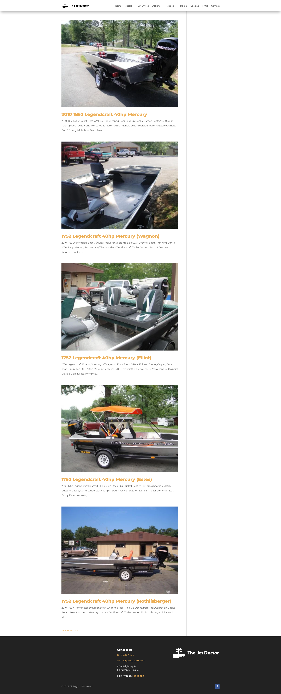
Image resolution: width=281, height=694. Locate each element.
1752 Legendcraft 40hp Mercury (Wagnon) (110, 236)
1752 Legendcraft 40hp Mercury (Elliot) (106, 357)
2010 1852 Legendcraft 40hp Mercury (104, 114)
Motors (128, 6)
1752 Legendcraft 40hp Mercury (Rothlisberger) (116, 601)
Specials (195, 6)
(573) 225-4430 (125, 654)
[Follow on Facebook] (217, 686)
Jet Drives (143, 6)
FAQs (205, 6)
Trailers (183, 6)
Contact (215, 6)
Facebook (138, 675)
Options (156, 6)
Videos (170, 6)
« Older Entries (70, 630)
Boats (118, 6)
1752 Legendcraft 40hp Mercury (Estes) (106, 479)
